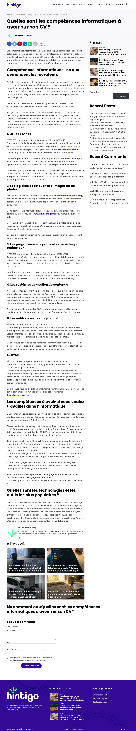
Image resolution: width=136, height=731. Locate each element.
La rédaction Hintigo (23, 36)
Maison (119, 4)
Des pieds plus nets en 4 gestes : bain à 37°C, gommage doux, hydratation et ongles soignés (108, 116)
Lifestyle (109, 4)
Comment (11, 630)
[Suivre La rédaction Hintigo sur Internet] (19, 538)
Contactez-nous (100, 702)
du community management (42, 213)
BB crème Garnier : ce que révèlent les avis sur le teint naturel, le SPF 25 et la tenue (108, 131)
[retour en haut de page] (131, 719)
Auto (81, 4)
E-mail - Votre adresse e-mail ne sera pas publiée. (27, 650)
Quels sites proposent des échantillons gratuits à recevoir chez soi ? (109, 203)
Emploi (90, 4)
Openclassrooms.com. (18, 395)
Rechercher (94, 92)
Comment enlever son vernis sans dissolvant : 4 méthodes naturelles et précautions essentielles (107, 147)
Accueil (10, 15)
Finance (99, 4)
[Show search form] (126, 4)
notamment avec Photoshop (68, 195)
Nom (9, 642)
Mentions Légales (100, 698)
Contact (66, 729)
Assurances (71, 4)
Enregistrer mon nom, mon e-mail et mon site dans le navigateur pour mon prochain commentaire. (31, 659)
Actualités (58, 4)
